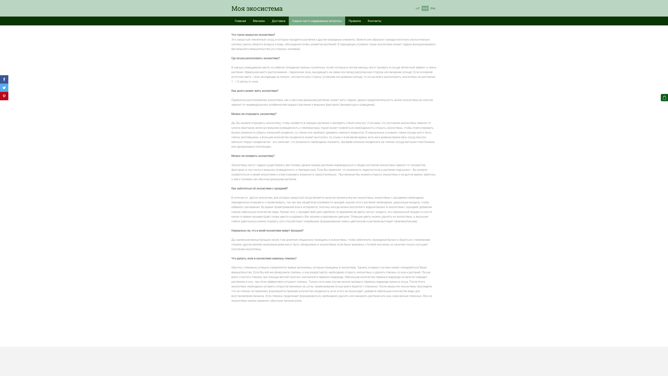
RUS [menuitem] (425, 8)
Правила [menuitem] (355, 21)
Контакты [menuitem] (374, 21)
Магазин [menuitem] (259, 21)
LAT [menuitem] (418, 8)
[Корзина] (664, 97)
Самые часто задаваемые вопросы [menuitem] (317, 21)
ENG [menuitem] (433, 8)
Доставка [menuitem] (278, 21)
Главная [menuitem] (240, 21)
